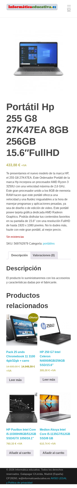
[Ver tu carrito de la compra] (69, 10)
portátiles (49, 243)
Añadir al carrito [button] (20, 452)
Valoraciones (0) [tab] (44, 255)
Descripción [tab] (19, 255)
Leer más (15, 380)
